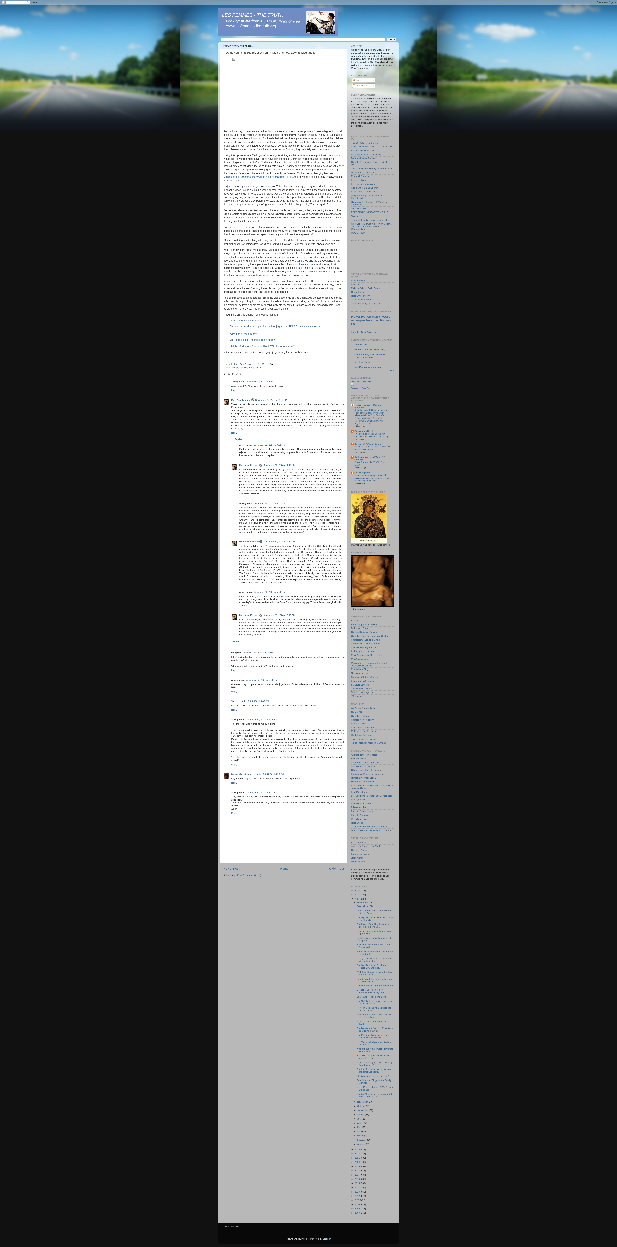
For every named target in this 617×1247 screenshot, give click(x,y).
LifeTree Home (362, 362)
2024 (357, 899)
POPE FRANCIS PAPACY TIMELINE (369, 212)
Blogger (327, 1239)
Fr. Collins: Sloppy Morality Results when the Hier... (374, 1056)
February (362, 1140)
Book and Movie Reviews (364, 158)
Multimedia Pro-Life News (364, 731)
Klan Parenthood (359, 792)
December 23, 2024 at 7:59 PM (269, 592)
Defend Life (360, 344)
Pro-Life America (359, 815)
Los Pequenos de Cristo (367, 367)
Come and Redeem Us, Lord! (371, 997)
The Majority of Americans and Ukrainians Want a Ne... (372, 1036)
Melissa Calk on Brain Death (365, 288)
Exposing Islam (359, 180)
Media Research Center (363, 727)
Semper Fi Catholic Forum (364, 677)
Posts (358, 80)
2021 (357, 1158)
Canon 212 (356, 712)
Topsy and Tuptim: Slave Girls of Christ (371, 220)
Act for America (359, 842)
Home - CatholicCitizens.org (369, 349)
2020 (357, 1162)
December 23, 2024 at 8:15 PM (279, 615)
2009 (357, 1208)
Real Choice (357, 823)
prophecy (258, 367)
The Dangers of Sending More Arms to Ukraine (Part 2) (375, 1029)
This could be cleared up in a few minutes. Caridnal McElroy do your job (372, 435)
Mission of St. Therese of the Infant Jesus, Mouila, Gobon (369, 664)
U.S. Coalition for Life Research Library (371, 830)
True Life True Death (361, 299)
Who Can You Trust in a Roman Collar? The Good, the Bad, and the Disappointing (371, 226)
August (361, 1114)
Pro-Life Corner (359, 819)
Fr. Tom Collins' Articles (363, 184)
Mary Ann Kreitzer (240, 400)
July (359, 1119)
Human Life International (363, 778)
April (359, 1131)
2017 (357, 1175)
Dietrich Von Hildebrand (363, 172)
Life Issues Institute (361, 803)
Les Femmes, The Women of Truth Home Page (369, 355)
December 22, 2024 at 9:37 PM (279, 541)
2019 (357, 1166)
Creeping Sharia (359, 850)
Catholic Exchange (360, 716)
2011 (357, 1200)
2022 (357, 1154)
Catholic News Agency (362, 720)
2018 (357, 1170)
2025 (357, 895)
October (361, 1106)
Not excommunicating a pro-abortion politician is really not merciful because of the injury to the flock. (372, 478)
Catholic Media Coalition (363, 332)
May (359, 1127)
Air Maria (355, 620)
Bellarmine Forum (360, 628)
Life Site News (358, 723)
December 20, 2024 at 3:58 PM (261, 381)
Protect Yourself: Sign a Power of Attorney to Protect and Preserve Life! (371, 320)
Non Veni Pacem (359, 673)
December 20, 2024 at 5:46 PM (258, 652)
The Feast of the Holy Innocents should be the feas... (373, 925)
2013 (357, 1192)
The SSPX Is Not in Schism (365, 143)
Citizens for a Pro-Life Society (366, 770)
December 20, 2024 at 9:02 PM (261, 792)
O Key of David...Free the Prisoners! (375, 985)
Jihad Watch (357, 858)
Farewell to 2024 (365, 906)
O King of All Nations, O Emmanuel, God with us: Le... (375, 959)
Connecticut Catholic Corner (365, 643)
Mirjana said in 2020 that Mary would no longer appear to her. (258, 176)
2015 (357, 1183)
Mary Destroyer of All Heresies (366, 655)
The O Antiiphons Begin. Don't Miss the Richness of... (374, 1002)
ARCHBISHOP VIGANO (363, 150)
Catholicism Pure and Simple (365, 640)
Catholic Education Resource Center (369, 636)
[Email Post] (271, 364)
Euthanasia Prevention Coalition (367, 774)
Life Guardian (358, 280)
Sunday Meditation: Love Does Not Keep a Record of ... (374, 1095)
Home (284, 868)
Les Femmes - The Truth (361, 382)
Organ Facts (357, 292)
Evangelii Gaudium (360, 176)
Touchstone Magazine (362, 692)
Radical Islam (358, 861)
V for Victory (357, 696)
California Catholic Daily (363, 708)
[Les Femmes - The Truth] (352, 385)
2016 (357, 1179)
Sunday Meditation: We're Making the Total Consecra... (374, 1070)
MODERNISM (358, 233)
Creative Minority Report (363, 647)
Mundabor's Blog (359, 669)
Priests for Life (358, 807)
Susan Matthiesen (241, 774)
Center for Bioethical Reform (365, 762)
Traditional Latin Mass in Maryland (368, 743)
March (360, 1136)
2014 (357, 1187)
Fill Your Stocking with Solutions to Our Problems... (374, 1009)
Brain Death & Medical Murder (366, 154)
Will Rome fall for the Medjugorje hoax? (252, 339)
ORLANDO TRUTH (361, 208)
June (360, 1123)
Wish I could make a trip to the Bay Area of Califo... (374, 973)
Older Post (336, 868)
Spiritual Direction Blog (362, 681)
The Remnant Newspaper (364, 739)
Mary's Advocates (360, 659)
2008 (357, 1213)
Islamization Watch (360, 854)
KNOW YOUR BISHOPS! (363, 192)
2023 (357, 1149)
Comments (361, 85)
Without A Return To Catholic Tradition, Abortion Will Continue (372, 448)
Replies (238, 439)
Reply (234, 390)
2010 (357, 1204)
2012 (357, 1196)
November (362, 1102)
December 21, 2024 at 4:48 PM (279, 465)
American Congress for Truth (365, 846)
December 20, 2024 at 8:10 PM (268, 774)
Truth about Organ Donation (365, 303)
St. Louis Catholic (360, 685)
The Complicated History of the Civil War (371, 168)
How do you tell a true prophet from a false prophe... (375, 980)
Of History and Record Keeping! (373, 1076)
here (301, 264)
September (363, 1110)
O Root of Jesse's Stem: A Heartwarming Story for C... (372, 991)
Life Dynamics (358, 799)
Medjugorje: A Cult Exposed (246, 320)
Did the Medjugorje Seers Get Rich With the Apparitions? (262, 346)
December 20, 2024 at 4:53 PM (271, 400)
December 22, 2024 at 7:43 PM (269, 503)
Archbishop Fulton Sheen (364, 624)
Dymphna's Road (363, 431)
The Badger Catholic (361, 688)
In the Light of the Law (362, 651)
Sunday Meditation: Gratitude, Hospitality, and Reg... (372, 966)
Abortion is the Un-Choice (364, 755)
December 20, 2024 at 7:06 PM (261, 719)
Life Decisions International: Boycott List (371, 796)
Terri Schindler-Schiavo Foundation (369, 826)
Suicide (354, 216)
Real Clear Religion (361, 735)
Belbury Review (359, 758)
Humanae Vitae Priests (362, 781)
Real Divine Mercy (360, 296)
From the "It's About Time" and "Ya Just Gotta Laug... (374, 1015)
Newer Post (231, 868)
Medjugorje (237, 367)
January (361, 1144)
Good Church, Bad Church (364, 188)
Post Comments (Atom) (249, 875)
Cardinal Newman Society (364, 632)
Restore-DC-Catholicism (367, 444)
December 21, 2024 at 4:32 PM (269, 445)
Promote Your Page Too (360, 388)
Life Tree (355, 284)
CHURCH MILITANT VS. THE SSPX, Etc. (372, 147)
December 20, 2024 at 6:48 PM (253, 701)
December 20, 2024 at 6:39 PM (261, 680)
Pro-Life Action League (362, 811)
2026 (357, 890)
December (362, 902)
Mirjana (248, 367)
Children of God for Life (363, 766)
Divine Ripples (362, 473)
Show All (390, 371)
